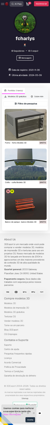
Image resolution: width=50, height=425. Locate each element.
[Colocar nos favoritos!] (42, 137)
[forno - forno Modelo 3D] (26, 125)
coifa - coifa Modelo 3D (15, 182)
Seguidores (17, 51)
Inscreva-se (41, 4)
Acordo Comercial (12, 362)
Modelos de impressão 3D (16, 307)
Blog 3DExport (11, 329)
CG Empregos (10, 334)
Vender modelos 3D (13, 321)
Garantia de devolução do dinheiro (20, 375)
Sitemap (25, 398)
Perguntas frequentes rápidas (18, 353)
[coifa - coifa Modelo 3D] (26, 164)
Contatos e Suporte (16, 340)
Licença (8, 358)
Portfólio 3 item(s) (15, 90)
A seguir (33, 51)
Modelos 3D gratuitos (16, 96)
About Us (10, 239)
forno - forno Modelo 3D (16, 143)
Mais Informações (12, 414)
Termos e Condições (13, 371)
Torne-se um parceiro (14, 325)
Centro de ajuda (11, 349)
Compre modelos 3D (17, 298)
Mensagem (26, 58)
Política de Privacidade (15, 367)
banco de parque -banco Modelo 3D (21, 222)
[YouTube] (39, 413)
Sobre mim (38, 96)
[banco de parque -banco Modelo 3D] (26, 204)
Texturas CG (10, 316)
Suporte (8, 345)
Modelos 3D (10, 303)
